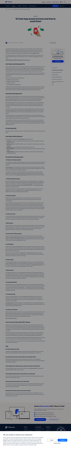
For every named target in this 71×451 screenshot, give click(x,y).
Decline (51, 440)
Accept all (62, 440)
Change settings (57, 443)
